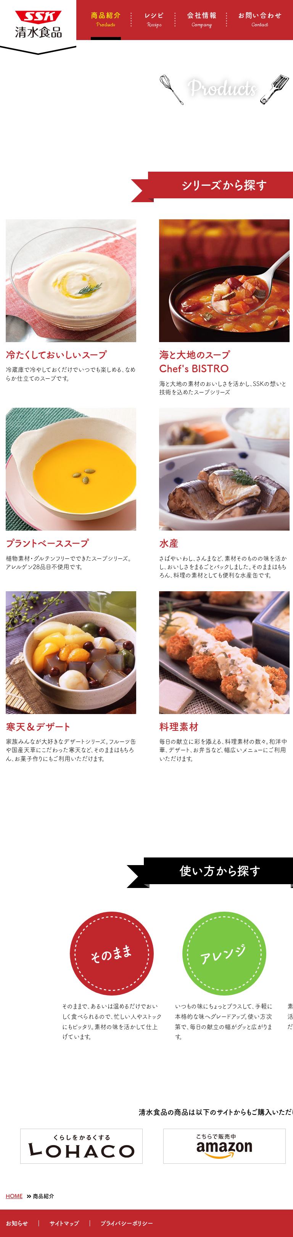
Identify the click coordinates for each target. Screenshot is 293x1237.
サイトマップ (64, 1223)
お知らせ (17, 1223)
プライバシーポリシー (126, 1223)
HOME (14, 1196)
